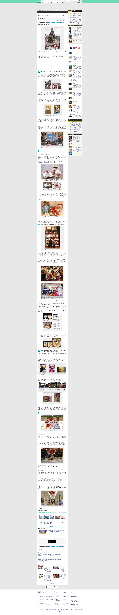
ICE (71, 592)
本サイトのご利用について (40, 609)
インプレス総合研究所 (40, 596)
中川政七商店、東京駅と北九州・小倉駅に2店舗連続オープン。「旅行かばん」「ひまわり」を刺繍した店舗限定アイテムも (77, 64)
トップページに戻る (52, 586)
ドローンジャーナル (40, 599)
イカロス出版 (65, 592)
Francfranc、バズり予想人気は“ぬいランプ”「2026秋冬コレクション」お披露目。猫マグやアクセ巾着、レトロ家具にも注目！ (76, 22)
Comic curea (73, 595)
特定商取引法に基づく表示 (78, 609)
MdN (63, 600)
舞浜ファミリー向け (63, 512)
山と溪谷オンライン (58, 600)
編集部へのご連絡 (56, 609)
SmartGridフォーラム (48, 593)
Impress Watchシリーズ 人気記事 (75, 119)
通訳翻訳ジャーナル (66, 596)
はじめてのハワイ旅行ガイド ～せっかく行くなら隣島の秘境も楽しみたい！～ (77, 154)
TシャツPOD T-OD (58, 596)
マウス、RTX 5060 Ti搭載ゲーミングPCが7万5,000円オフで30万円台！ (77, 31)
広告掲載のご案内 (51, 609)
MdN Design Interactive (67, 603)
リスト (45, 22)
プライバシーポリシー (62, 609)
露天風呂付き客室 (48, 512)
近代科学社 (56, 603)
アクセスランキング (73, 10)
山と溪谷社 (56, 599)
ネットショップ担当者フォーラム (50, 595)
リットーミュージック (59, 593)
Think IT (39, 593)
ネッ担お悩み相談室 (40, 600)
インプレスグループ (72, 609)
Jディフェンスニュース (67, 595)
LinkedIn (63, 22)
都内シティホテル (55, 512)
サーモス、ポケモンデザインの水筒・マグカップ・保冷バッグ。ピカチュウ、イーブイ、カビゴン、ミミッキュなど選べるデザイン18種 (77, 91)
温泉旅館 (42, 512)
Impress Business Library (49, 596)
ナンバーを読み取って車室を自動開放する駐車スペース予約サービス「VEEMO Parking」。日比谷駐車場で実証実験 (77, 112)
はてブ (53, 22)
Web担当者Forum (40, 595)
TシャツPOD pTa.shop (75, 601)
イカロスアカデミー (66, 599)
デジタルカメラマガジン (41, 603)
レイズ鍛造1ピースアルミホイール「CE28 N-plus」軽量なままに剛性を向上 (77, 34)
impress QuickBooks (74, 596)
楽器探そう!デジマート (59, 595)
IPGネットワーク (73, 600)
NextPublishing (48, 604)
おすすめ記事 (72, 134)
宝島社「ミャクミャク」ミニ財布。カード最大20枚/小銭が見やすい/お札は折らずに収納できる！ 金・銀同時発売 (75, 20)
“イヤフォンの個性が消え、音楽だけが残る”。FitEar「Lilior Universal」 (77, 38)
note (58, 22)
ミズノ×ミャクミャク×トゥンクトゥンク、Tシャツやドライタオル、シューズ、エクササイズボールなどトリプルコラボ (77, 55)
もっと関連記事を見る (52, 583)
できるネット (39, 604)
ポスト (42, 22)
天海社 (73, 593)
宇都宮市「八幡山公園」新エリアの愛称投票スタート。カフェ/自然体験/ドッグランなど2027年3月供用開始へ (75, 14)
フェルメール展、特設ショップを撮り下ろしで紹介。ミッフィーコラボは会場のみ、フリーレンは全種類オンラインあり (75, 16)
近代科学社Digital (58, 604)
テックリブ (64, 604)
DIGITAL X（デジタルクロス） (49, 599)
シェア (49, 22)
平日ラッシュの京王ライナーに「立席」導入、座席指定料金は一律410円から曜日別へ (77, 76)
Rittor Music (56, 592)
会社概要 (67, 609)
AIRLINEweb (65, 593)
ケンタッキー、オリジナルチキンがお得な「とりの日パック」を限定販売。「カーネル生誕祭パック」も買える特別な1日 (75, 127)
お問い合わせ (46, 609)
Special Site (72, 25)
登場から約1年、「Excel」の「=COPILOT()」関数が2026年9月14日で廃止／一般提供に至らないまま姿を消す (76, 123)
